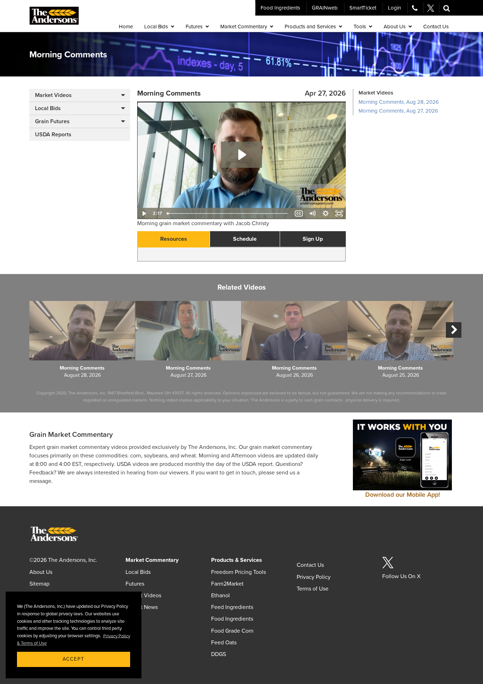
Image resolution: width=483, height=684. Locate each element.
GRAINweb (325, 8)
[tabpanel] (241, 254)
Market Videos (53, 95)
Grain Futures (52, 121)
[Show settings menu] (325, 213)
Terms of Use (312, 588)
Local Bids (48, 108)
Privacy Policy (314, 577)
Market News (142, 607)
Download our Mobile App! (402, 494)
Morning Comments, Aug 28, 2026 (399, 102)
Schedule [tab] (245, 239)
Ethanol (220, 595)
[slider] (228, 213)
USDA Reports (53, 134)
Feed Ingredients (232, 607)
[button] (447, 7)
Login (394, 8)
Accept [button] (74, 659)
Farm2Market (227, 583)
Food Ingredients (280, 8)
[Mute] (312, 213)
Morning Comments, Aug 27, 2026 (398, 111)
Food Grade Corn (232, 630)
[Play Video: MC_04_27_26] (241, 155)
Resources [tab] (173, 239)
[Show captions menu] (298, 213)
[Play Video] (144, 213)
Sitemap (39, 583)
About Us (40, 572)
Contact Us (310, 565)
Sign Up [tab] (313, 239)
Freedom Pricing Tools (238, 572)
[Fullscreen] (339, 213)
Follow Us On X (401, 576)
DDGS (218, 654)
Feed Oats (224, 642)
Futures (135, 583)
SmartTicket (362, 8)
